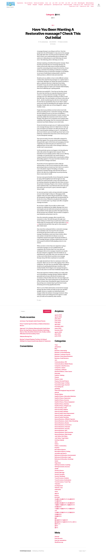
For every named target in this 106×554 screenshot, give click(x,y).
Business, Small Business (62, 358)
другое (57, 493)
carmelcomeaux (44, 41)
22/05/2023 (53, 41)
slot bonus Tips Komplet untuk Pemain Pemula (32, 321)
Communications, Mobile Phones (64, 364)
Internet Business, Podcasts (62, 426)
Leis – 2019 (54, 3)
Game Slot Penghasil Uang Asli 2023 (65, 390)
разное (57, 495)
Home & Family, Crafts (61, 407)
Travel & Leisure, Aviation (62, 478)
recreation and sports (61, 453)
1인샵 (56, 345)
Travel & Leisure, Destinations (63, 480)
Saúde (56, 461)
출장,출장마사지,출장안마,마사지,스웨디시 (66, 522)
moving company (59, 440)
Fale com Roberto (28, 3)
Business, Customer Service (62, 354)
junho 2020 (58, 336)
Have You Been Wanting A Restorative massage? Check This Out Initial (53, 33)
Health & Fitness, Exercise (62, 400)
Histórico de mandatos (39, 3)
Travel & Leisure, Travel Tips (63, 482)
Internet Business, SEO (61, 430)
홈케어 (56, 525)
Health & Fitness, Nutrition (62, 404)
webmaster (58, 489)
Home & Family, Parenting (62, 417)
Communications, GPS (61, 362)
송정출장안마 (58, 506)
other (56, 442)
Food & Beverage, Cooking (62, 383)
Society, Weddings (60, 476)
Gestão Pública (59, 394)
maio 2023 (58, 322)
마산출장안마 (58, 501)
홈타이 (53, 25)
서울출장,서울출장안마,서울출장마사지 (65, 504)
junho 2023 (58, 320)
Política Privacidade (68, 4)
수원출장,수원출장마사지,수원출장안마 (65, 508)
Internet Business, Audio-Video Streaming (66, 421)
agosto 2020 (58, 332)
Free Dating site (59, 386)
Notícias (29, 4)
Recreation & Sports (60, 449)
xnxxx (56, 491)
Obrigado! (35, 4)
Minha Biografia (81, 3)
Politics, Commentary (60, 445)
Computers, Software (61, 369)
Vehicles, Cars (59, 487)
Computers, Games (60, 367)
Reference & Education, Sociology (64, 459)
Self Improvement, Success (62, 466)
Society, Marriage (59, 472)
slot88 (56, 468)
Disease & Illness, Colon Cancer (63, 371)
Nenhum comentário (63, 41)
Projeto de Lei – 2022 (84, 6)
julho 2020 (58, 334)
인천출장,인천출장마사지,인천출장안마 (65, 512)
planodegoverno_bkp (57, 4)
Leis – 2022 (74, 3)
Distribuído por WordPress (38, 550)
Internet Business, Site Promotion (64, 432)
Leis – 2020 (61, 3)
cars (56, 360)
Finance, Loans (59, 379)
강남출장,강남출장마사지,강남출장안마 (65, 499)
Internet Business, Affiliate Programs (65, 419)
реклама (57, 497)
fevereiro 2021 (59, 330)
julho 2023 (58, 319)
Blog (56, 348)
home (46, 3)
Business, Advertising (61, 350)
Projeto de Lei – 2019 (78, 4)
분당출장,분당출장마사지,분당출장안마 (65, 503)
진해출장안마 (58, 514)
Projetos (57, 447)
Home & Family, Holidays (61, 411)
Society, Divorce (59, 470)
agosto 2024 (58, 315)
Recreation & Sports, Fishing (62, 451)
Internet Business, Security (62, 428)
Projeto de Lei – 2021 (73, 6)
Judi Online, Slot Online (61, 436)
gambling (57, 388)
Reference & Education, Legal (63, 457)
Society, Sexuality (59, 474)
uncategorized (59, 485)
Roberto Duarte (27, 550)
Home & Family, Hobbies (61, 409)
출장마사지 (57, 523)
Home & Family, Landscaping (62, 415)
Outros (56, 444)
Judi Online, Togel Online (61, 438)
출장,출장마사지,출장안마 (61, 520)
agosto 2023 (58, 317)
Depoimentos (20, 3)
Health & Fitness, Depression (62, 398)
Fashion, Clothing (59, 375)
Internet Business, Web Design (63, 434)
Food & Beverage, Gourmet (62, 385)
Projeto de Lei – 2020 (89, 4)
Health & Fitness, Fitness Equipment (64, 402)
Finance (57, 377)
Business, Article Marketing (62, 352)
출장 (56, 518)
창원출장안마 (58, 516)
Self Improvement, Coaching (62, 465)
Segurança (58, 463)
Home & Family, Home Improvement (64, 413)
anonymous (58, 346)
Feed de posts (59, 538)
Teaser (92, 6)
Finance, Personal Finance (62, 381)
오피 (56, 510)
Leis (50, 3)
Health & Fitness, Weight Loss (63, 405)
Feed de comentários (60, 540)
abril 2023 (57, 324)
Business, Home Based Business (64, 356)
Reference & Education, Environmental (65, 455)
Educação (57, 373)
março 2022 (58, 328)
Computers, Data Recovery (62, 366)
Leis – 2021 (67, 3)
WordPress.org (59, 542)
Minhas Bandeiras (90, 3)
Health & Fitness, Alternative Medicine (65, 396)
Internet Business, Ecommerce (63, 425)
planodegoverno (47, 4)
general (57, 392)
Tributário (57, 484)
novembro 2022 (59, 326)
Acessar (57, 536)
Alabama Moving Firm (26, 336)
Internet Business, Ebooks (62, 423)
